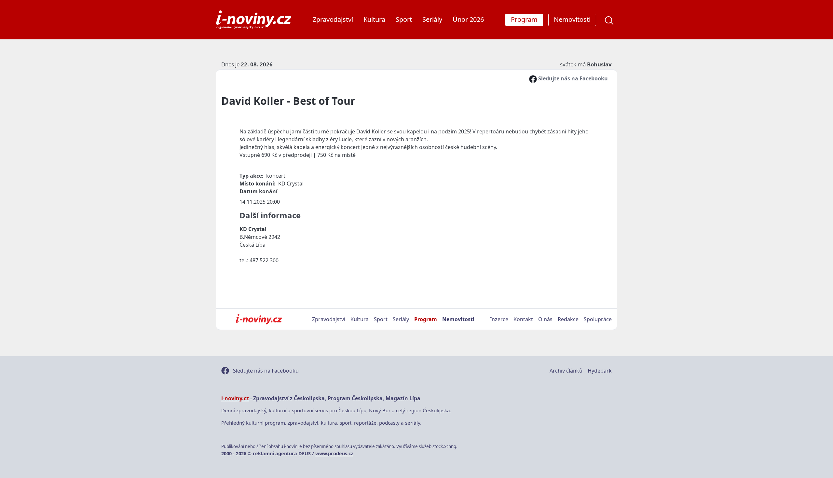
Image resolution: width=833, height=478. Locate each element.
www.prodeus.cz (334, 453)
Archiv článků (566, 370)
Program (425, 319)
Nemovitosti (458, 319)
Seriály (432, 19)
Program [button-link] (524, 19)
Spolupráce (598, 319)
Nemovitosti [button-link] (572, 19)
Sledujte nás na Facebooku (572, 78)
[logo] (253, 20)
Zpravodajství (333, 19)
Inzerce (499, 319)
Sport (404, 19)
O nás (545, 319)
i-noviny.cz (235, 398)
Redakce (568, 319)
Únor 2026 (468, 19)
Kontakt (523, 319)
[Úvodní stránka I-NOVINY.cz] (259, 319)
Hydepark (600, 370)
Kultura (374, 19)
